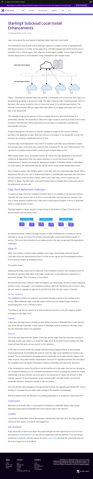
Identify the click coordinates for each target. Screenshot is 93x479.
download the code (27, 435)
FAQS (62, 10)
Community (54, 10)
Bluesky (19, 466)
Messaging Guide (9, 466)
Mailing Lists (20, 464)
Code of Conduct (84, 464)
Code (35, 463)
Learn (22, 10)
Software (31, 10)
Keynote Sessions (81, 5)
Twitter (19, 467)
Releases (37, 464)
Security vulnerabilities (38, 468)
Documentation (42, 10)
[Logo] (7, 10)
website (72, 431)
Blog (69, 10)
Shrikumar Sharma (15, 33)
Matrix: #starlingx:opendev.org (23, 470)
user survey (52, 438)
